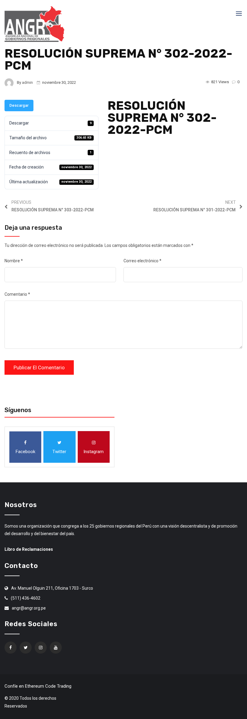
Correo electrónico (142, 260)
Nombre (14, 260)
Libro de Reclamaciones (29, 549)
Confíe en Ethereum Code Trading (38, 686)
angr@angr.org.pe (29, 608)
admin (27, 82)
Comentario (17, 294)
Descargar (19, 105)
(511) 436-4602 (25, 598)
